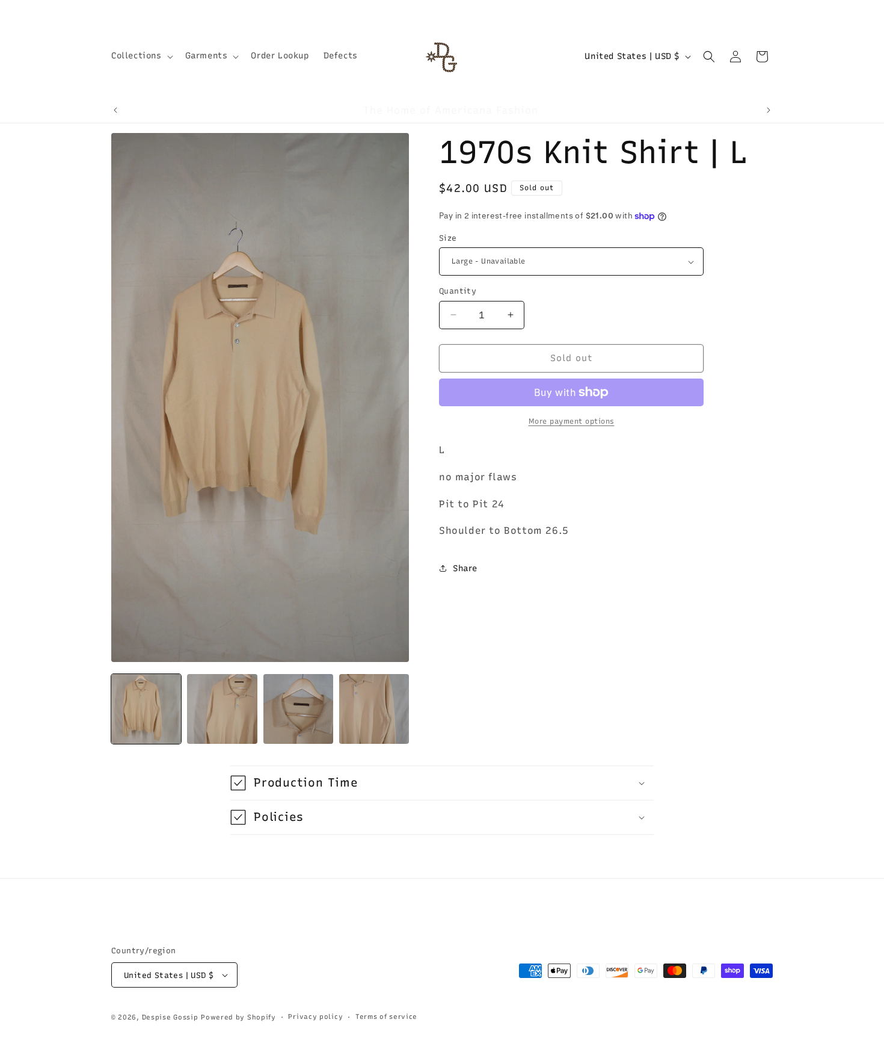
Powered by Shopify (238, 1017)
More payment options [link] (572, 421)
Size (448, 238)
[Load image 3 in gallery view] (298, 709)
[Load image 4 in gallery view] (374, 709)
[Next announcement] (768, 110)
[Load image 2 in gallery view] (222, 709)
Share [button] (465, 568)
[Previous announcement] (115, 110)
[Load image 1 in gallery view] (146, 709)
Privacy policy (315, 1017)
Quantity (457, 290)
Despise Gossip (170, 1017)
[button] (141, 56)
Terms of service (386, 1017)
